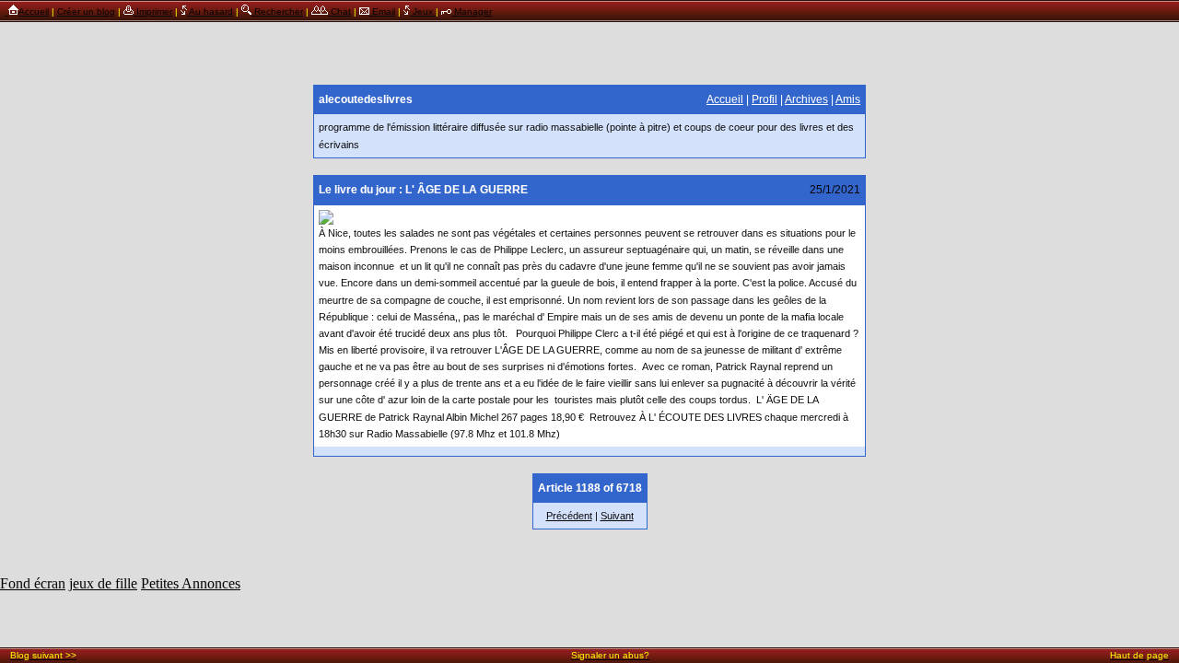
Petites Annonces (190, 583)
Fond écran (32, 583)
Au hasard (210, 11)
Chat (339, 11)
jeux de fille (103, 583)
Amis (847, 99)
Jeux (423, 11)
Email (382, 11)
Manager (471, 11)
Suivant (617, 515)
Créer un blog (86, 11)
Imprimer (153, 11)
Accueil (33, 11)
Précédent (569, 515)
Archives (806, 99)
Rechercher (277, 11)
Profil (764, 99)
